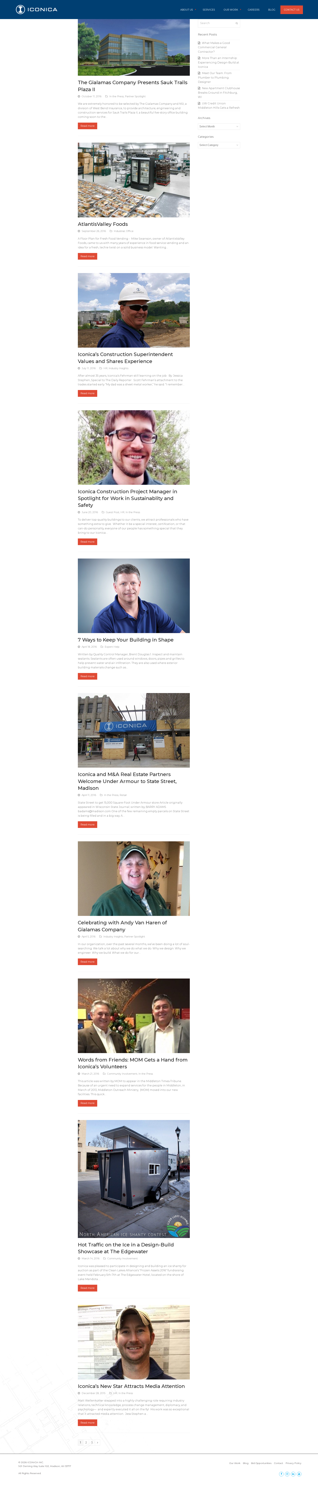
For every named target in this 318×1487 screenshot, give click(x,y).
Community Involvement (122, 1073)
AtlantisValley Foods (103, 224)
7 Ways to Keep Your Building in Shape (126, 640)
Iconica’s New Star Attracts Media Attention (131, 1386)
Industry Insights (118, 368)
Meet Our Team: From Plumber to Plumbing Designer (215, 78)
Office (129, 231)
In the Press (116, 96)
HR (105, 368)
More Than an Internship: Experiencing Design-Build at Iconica (218, 62)
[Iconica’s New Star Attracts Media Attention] (134, 1342)
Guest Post (112, 512)
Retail (123, 795)
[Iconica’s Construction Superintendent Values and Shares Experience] (134, 310)
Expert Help (112, 646)
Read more (87, 125)
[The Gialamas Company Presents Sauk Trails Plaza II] (134, 47)
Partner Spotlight (135, 96)
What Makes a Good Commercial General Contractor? (214, 47)
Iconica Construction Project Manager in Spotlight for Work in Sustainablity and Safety (127, 498)
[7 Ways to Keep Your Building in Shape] (134, 595)
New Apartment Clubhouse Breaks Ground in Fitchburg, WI (219, 93)
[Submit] (237, 23)
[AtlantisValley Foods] (134, 179)
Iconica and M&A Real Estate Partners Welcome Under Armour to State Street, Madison (127, 781)
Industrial (119, 231)
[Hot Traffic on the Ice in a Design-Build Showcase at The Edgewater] (134, 1178)
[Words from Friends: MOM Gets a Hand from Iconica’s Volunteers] (134, 1015)
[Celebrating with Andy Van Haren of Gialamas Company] (134, 878)
